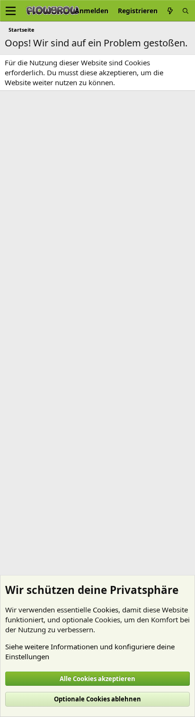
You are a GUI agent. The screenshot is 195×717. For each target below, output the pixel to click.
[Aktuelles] (169, 10)
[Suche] (185, 10)
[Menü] (10, 10)
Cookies (105, 609)
